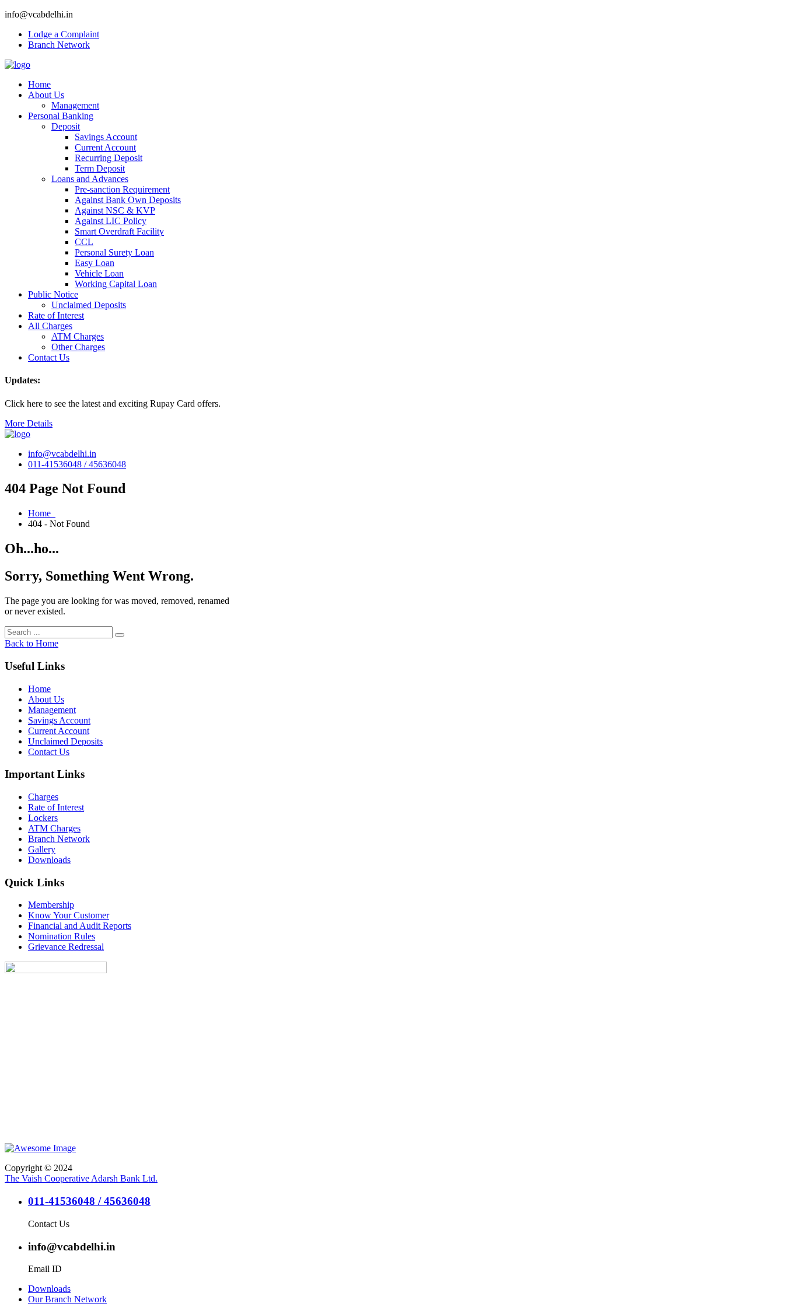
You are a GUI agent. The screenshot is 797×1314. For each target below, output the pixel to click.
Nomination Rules (61, 936)
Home (39, 84)
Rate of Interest (56, 315)
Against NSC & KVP (115, 210)
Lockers (43, 818)
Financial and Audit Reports (79, 926)
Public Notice (53, 294)
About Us (46, 95)
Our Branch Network (67, 1299)
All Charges (50, 326)
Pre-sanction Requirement (122, 189)
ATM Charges (77, 336)
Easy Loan (94, 263)
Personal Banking (60, 116)
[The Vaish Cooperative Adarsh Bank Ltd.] (17, 64)
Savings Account (106, 137)
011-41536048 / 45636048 (77, 464)
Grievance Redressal (66, 947)
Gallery (41, 849)
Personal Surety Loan (114, 252)
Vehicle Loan (99, 273)
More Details (29, 423)
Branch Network (59, 45)
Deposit (65, 126)
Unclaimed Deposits (88, 305)
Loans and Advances (89, 179)
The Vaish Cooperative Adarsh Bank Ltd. (81, 1178)
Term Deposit (100, 168)
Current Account (105, 147)
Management (75, 105)
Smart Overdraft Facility (119, 231)
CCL (84, 242)
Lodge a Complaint (63, 34)
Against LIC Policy (110, 221)
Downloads (49, 860)
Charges (43, 797)
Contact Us (48, 357)
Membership (51, 905)
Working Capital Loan (116, 284)
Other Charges (78, 347)
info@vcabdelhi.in (62, 454)
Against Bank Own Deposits (128, 200)
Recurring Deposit (108, 158)
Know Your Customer (68, 915)
